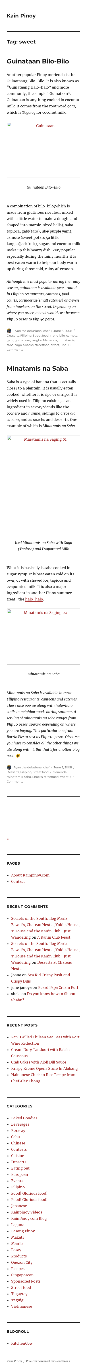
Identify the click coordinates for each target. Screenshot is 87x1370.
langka (36, 340)
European (19, 1174)
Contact (18, 881)
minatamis (66, 340)
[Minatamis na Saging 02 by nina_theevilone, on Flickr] (43, 637)
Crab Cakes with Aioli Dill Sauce (38, 1062)
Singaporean (22, 1275)
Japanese (19, 1206)
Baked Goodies (24, 1118)
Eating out (20, 1168)
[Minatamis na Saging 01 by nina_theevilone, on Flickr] (43, 484)
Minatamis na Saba (37, 368)
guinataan (22, 340)
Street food (41, 335)
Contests (19, 1149)
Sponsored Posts (26, 1281)
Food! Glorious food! (29, 1193)
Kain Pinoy (21, 16)
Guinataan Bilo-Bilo (38, 61)
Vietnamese (21, 1306)
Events (17, 1181)
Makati (17, 1237)
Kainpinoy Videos (26, 1212)
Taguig (17, 1300)
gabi (10, 340)
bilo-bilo (59, 335)
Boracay (18, 1130)
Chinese (18, 1143)
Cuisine (17, 1155)
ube (63, 345)
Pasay (16, 1250)
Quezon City (22, 1262)
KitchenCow (22, 1343)
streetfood (42, 345)
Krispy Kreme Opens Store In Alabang (44, 1068)
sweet (55, 345)
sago (18, 345)
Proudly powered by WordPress (48, 1361)
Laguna (17, 1224)
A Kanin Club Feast (53, 937)
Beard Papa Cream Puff (58, 987)
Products (19, 1256)
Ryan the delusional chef (32, 331)
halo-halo (34, 599)
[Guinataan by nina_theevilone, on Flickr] (43, 150)
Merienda (50, 340)
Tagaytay (19, 1294)
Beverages (20, 1124)
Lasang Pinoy (23, 1231)
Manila (17, 1243)
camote (71, 335)
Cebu (15, 1137)
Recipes (18, 1268)
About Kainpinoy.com (30, 875)
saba (10, 345)
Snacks (28, 345)
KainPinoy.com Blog (29, 1218)
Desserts (13, 335)
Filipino (25, 335)
